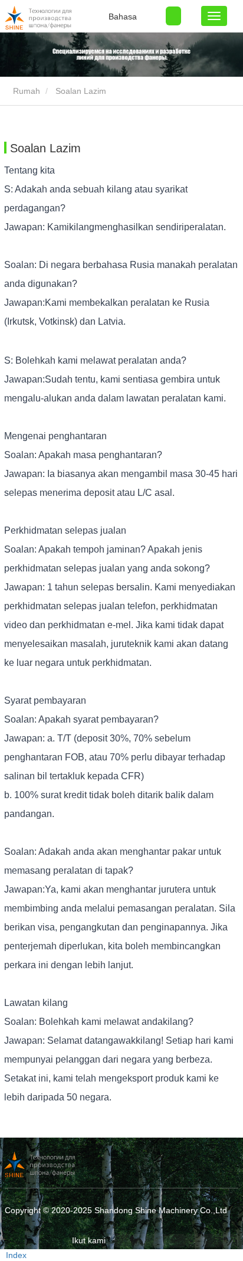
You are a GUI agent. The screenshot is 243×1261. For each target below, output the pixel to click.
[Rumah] (64, 18)
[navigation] (214, 16)
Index (16, 1255)
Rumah (25, 91)
